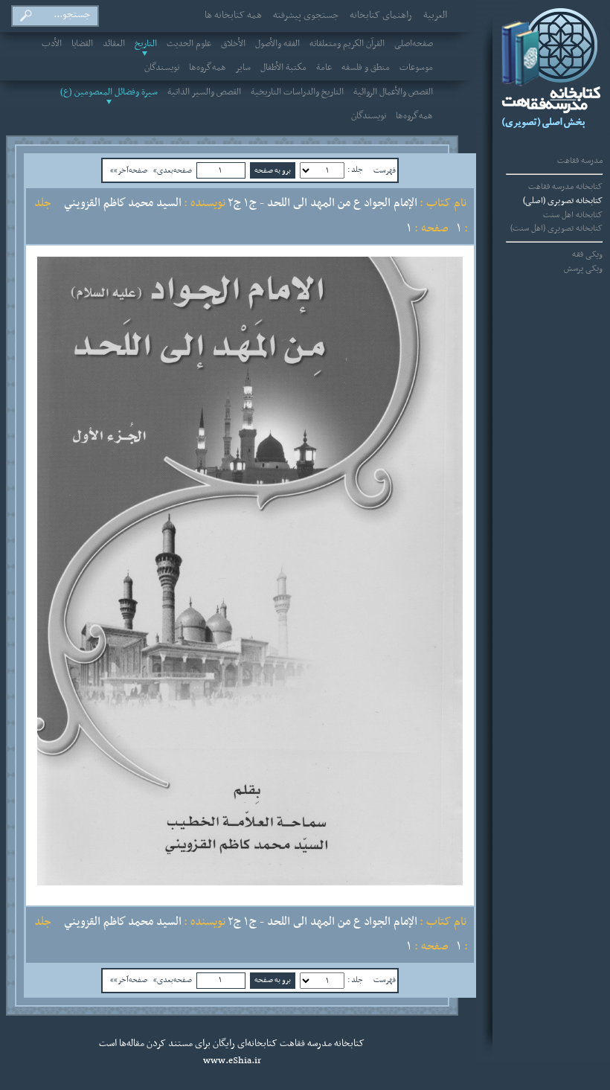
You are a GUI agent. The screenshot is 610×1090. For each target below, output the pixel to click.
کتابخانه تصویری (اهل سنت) (556, 228)
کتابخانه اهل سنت (573, 215)
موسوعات (416, 68)
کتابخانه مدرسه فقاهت (565, 186)
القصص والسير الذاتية (204, 92)
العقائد (114, 44)
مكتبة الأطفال (283, 68)
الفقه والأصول (277, 44)
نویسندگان (161, 68)
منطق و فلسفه (365, 68)
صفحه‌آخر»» (129, 170)
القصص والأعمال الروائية (393, 92)
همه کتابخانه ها (233, 15)
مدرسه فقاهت (580, 160)
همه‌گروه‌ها (207, 68)
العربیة (435, 15)
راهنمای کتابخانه (381, 15)
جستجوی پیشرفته (305, 15)
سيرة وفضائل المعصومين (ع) (109, 92)
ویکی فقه (587, 254)
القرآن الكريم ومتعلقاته (347, 44)
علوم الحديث (189, 44)
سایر (243, 68)
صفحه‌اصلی (413, 44)
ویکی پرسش (583, 268)
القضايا (82, 44)
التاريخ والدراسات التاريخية (297, 92)
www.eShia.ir (232, 1061)
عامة (324, 68)
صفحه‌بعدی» (172, 170)
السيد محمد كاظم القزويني (123, 203)
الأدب (52, 44)
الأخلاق (233, 44)
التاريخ (146, 44)
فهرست (384, 170)
